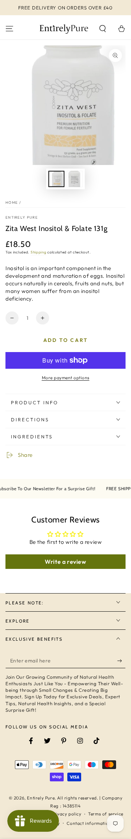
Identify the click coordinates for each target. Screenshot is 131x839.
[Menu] (9, 28)
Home (11, 202)
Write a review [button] (65, 561)
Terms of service (105, 814)
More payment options (66, 377)
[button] (102, 28)
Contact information (89, 823)
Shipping (39, 252)
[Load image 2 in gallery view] (75, 179)
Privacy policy (66, 814)
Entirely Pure (21, 217)
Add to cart (65, 340)
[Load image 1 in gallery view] (56, 179)
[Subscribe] (121, 661)
